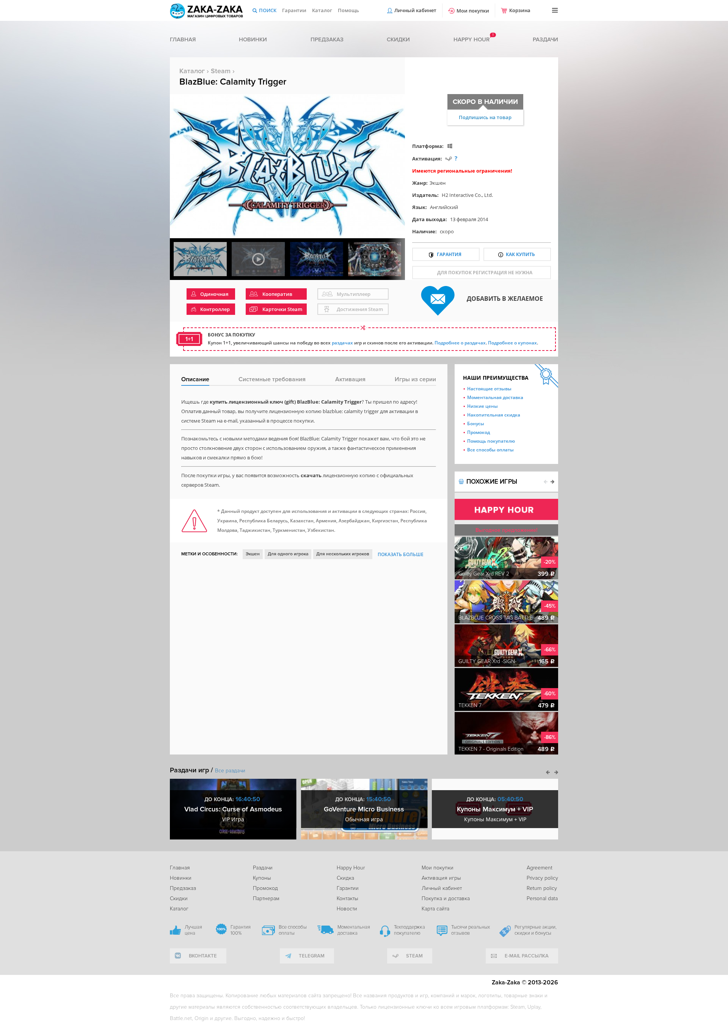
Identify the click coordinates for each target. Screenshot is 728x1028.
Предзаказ (327, 39)
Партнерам (266, 898)
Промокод (478, 432)
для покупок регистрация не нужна (484, 272)
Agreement (539, 868)
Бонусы (475, 423)
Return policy (542, 888)
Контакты (347, 898)
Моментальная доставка (495, 397)
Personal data (542, 898)
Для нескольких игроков (342, 554)
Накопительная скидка (493, 415)
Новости (347, 908)
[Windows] (450, 146)
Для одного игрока (288, 554)
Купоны (262, 878)
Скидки (398, 39)
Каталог (322, 10)
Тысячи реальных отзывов (470, 930)
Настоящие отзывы (489, 388)
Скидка (345, 878)
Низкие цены (482, 406)
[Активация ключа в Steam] (448, 158)
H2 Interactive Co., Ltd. (467, 195)
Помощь (348, 10)
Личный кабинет (415, 10)
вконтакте (203, 956)
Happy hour (471, 39)
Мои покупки (473, 10)
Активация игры (441, 878)
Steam (221, 71)
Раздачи (545, 39)
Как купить (520, 254)
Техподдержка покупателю (409, 930)
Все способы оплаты (490, 449)
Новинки (253, 39)
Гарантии (294, 10)
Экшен (438, 182)
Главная (183, 39)
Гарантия (449, 254)
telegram (312, 956)
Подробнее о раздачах (460, 343)
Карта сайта (435, 908)
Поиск (267, 10)
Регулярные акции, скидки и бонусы (536, 930)
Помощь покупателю (491, 441)
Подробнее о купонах (512, 343)
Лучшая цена (193, 930)
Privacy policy (542, 878)
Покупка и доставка (446, 898)
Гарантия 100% (241, 930)
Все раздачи (230, 770)
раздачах (342, 343)
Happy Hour (351, 868)
